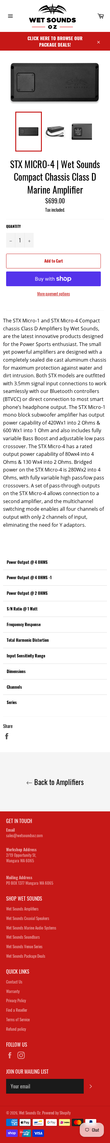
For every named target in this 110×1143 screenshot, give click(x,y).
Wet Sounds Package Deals (25, 956)
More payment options (53, 294)
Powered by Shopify (56, 1113)
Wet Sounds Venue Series (24, 946)
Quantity (13, 226)
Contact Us (14, 982)
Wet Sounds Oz (30, 1113)
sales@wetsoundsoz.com (24, 835)
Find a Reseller (16, 1010)
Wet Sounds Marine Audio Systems (31, 928)
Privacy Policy (16, 1000)
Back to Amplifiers (58, 782)
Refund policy (16, 1029)
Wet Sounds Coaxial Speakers (27, 918)
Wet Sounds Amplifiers (22, 909)
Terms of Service (18, 1019)
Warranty (13, 991)
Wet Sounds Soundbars (23, 937)
